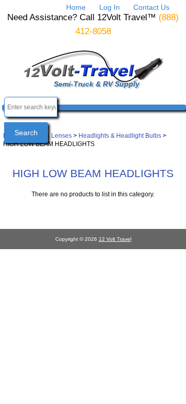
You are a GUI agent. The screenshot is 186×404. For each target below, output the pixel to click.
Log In (109, 7)
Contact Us (151, 7)
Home (76, 7)
